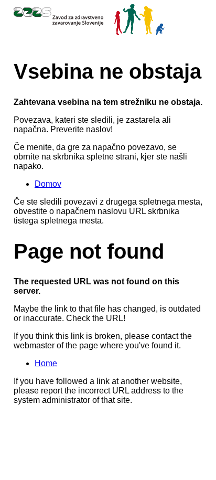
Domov (48, 183)
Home (46, 363)
